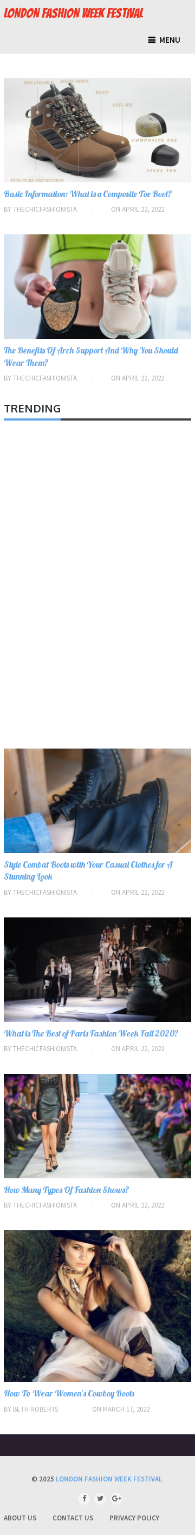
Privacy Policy (134, 1518)
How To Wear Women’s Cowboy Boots (69, 1393)
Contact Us (73, 1518)
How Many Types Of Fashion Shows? (66, 1189)
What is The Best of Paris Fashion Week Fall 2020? (91, 1033)
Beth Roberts (35, 1409)
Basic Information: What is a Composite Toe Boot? (88, 193)
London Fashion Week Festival (73, 13)
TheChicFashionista (45, 209)
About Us (20, 1518)
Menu (169, 40)
